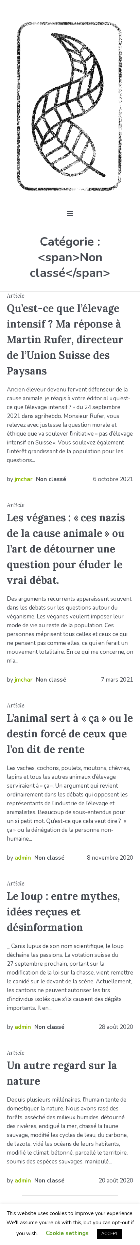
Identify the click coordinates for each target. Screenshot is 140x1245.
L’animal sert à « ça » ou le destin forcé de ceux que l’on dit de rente (70, 734)
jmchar (24, 479)
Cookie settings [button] (67, 1233)
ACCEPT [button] (109, 1234)
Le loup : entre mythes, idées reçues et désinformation (63, 912)
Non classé (51, 479)
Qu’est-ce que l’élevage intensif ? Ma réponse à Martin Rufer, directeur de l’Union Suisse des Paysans (65, 339)
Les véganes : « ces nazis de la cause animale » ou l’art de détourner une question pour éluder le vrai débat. (66, 548)
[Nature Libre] (70, 106)
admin (23, 858)
